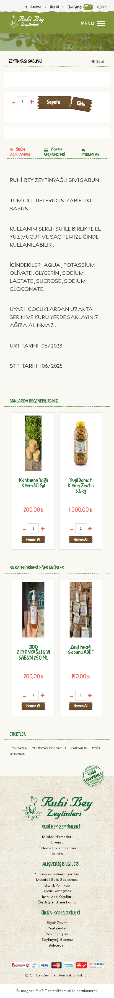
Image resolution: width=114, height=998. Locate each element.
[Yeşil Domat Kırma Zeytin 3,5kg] (80, 443)
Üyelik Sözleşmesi (57, 891)
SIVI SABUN (20, 748)
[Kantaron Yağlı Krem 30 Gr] (33, 443)
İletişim (57, 854)
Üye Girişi (75, 7)
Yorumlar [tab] (91, 155)
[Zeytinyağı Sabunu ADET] (80, 610)
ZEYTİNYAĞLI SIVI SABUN (49, 748)
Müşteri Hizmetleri (57, 837)
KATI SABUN (79, 748)
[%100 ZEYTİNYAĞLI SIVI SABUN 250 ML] (33, 610)
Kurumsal (57, 843)
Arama (35, 7)
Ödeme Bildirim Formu (57, 848)
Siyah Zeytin (57, 923)
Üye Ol (54, 7)
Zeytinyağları (57, 934)
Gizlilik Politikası (57, 886)
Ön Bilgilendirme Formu (57, 903)
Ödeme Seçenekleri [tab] (54, 152)
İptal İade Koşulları (57, 897)
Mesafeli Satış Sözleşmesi (57, 880)
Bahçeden (57, 946)
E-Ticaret (49, 991)
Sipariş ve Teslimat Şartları (57, 874)
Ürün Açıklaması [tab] (20, 152)
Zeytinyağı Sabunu (25, 61)
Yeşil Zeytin (57, 929)
